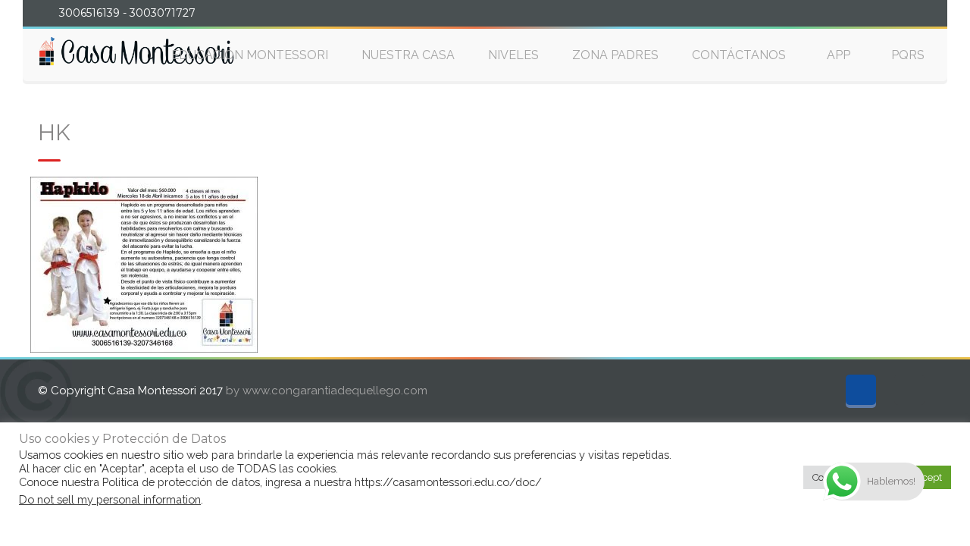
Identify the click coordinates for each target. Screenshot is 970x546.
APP (838, 55)
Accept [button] (926, 477)
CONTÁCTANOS (739, 55)
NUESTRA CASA (408, 55)
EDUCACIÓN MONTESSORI (249, 55)
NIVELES (513, 55)
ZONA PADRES (615, 55)
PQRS (908, 55)
